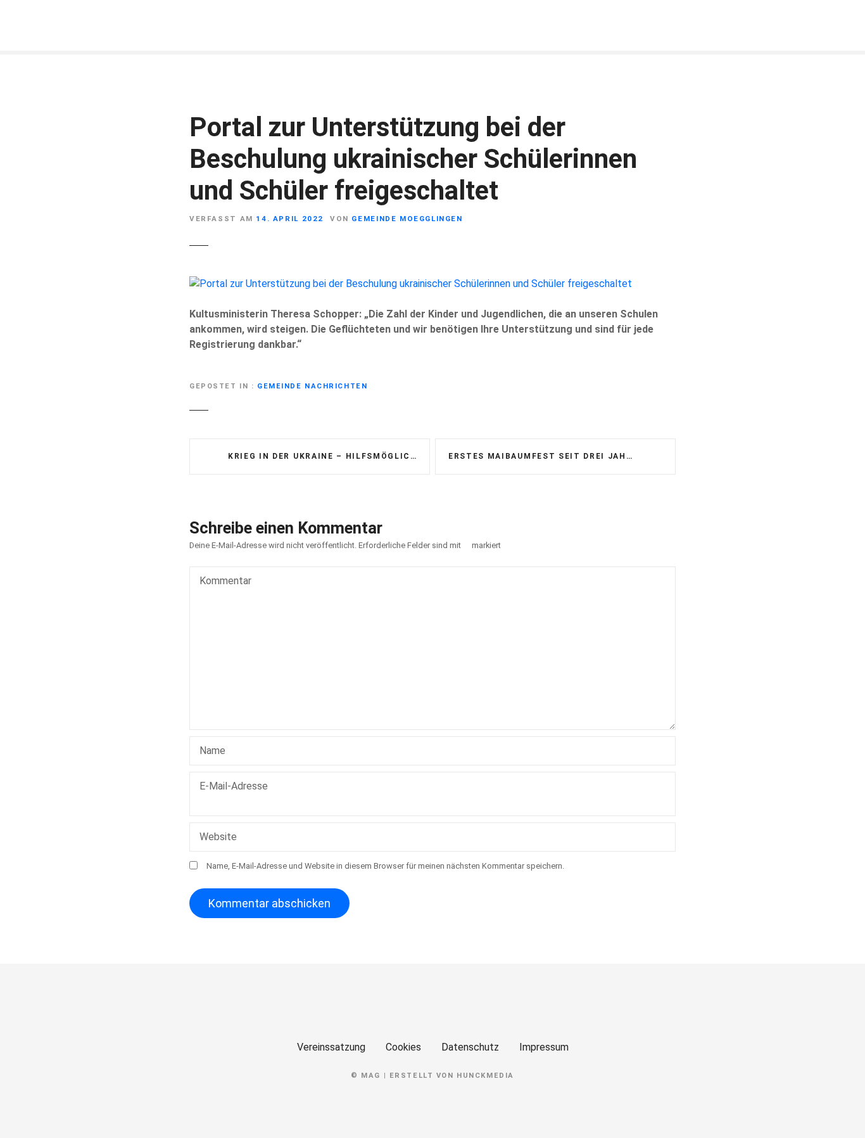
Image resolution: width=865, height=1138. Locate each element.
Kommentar (222, 582)
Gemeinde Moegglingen (406, 218)
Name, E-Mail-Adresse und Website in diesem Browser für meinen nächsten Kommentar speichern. (385, 866)
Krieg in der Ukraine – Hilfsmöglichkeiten (329, 456)
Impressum (544, 1047)
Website (218, 837)
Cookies (403, 1047)
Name (209, 752)
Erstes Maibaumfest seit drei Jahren (546, 456)
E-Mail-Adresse (229, 795)
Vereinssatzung (331, 1047)
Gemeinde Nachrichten (312, 386)
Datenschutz (470, 1047)
